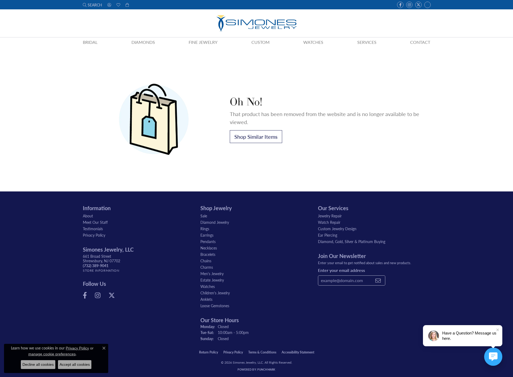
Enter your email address (341, 270)
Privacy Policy (94, 235)
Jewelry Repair (330, 215)
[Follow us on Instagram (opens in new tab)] (409, 5)
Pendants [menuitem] (208, 241)
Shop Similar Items (256, 136)
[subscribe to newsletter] (378, 280)
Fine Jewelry (203, 42)
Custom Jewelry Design (337, 228)
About (88, 215)
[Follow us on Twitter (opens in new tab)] (418, 5)
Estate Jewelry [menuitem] (212, 280)
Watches (313, 42)
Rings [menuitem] (204, 228)
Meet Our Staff (95, 222)
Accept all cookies (75, 364)
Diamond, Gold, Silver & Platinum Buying (351, 241)
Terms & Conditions (262, 352)
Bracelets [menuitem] (207, 254)
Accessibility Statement (298, 352)
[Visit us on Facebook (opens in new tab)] (400, 5)
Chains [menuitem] (205, 260)
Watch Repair (329, 222)
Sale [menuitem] (203, 215)
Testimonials (93, 228)
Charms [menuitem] (206, 267)
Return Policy (208, 352)
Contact (420, 42)
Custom (260, 42)
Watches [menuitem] (207, 286)
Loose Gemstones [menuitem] (214, 305)
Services (366, 42)
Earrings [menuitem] (206, 235)
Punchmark (266, 369)
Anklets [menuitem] (206, 299)
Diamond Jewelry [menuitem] (214, 222)
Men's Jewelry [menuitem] (212, 273)
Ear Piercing (327, 235)
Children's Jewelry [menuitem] (215, 292)
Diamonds (143, 42)
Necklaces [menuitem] (208, 248)
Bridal (90, 42)
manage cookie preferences (52, 354)
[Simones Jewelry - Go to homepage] (256, 23)
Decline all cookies (38, 364)
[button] (92, 4)
